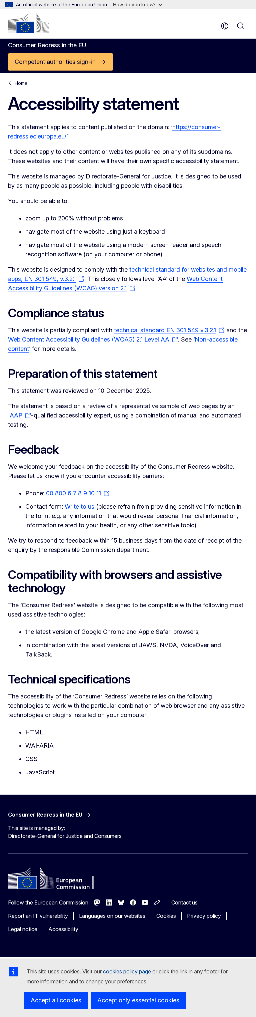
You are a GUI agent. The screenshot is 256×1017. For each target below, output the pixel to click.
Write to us (79, 506)
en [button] (224, 26)
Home (21, 83)
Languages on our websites (112, 915)
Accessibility (63, 929)
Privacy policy (204, 915)
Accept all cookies (56, 1000)
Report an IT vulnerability (38, 915)
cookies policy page (127, 971)
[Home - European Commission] (28, 23)
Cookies (166, 915)
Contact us (184, 902)
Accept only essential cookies (138, 1000)
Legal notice (22, 929)
